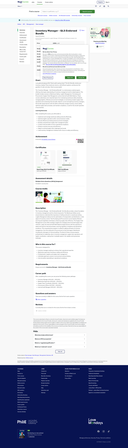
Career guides (20, 404)
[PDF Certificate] (67, 158)
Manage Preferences (84, 438)
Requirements (23, 54)
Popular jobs (44, 378)
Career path (23, 56)
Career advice (49, 2)
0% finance (20, 392)
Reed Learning (92, 378)
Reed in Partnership (93, 380)
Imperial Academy (100, 43)
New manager (39, 24)
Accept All (81, 77)
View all (60, 351)
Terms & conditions (105, 438)
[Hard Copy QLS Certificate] (46, 158)
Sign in (107, 2)
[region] (64, 63)
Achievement (23, 35)
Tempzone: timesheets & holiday (96, 371)
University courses (77, 15)
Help (18, 371)
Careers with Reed (93, 385)
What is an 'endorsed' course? (43, 347)
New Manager (35, 355)
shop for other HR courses (62, 20)
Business (49, 355)
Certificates (23, 37)
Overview (22, 32)
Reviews (22, 61)
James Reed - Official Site (95, 387)
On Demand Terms (21, 407)
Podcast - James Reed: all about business (99, 390)
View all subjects (21, 378)
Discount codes (21, 387)
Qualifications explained (23, 399)
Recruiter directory (46, 376)
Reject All (70, 77)
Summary (22, 30)
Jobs (33, 2)
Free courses (87, 15)
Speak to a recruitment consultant (97, 392)
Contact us (20, 373)
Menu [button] (19, 6)
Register (100, 2)
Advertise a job (45, 390)
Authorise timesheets (94, 373)
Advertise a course (22, 409)
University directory (22, 395)
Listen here (32, 436)
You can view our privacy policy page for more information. (61, 64)
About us (67, 371)
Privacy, (98, 438)
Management (30, 24)
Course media (23, 44)
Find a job (43, 373)
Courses (39, 2)
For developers (68, 376)
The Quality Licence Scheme (48, 139)
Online (19, 24)
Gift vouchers (20, 390)
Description (23, 47)
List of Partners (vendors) (49, 73)
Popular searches (45, 380)
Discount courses (42, 15)
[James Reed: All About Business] (21, 433)
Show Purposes (48, 77)
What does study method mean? (44, 335)
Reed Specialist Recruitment (96, 376)
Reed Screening (92, 383)
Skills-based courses (22, 402)
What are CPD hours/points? (43, 339)
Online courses (53, 15)
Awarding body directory (23, 397)
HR (24, 24)
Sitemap (43, 392)
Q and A (22, 59)
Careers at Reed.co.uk (70, 373)
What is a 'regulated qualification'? (45, 343)
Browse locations (45, 383)
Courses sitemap (21, 411)
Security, (93, 438)
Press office (68, 378)
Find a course (34, 11)
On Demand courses (64, 15)
